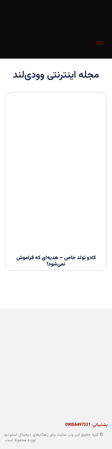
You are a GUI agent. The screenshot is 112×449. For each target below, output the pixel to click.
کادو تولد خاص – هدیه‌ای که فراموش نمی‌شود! (56, 261)
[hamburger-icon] (99, 43)
